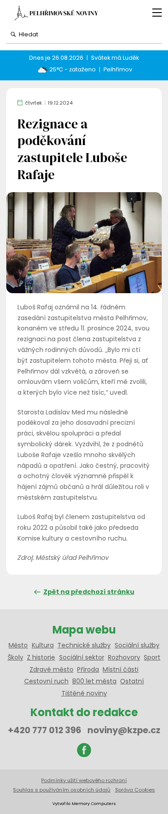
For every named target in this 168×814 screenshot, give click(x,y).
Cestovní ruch (46, 681)
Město (18, 645)
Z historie (41, 657)
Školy (15, 657)
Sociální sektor (81, 657)
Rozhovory (124, 657)
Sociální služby (137, 645)
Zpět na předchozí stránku (88, 591)
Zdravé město (51, 669)
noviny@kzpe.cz (123, 730)
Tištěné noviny (84, 693)
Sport (152, 657)
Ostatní (132, 681)
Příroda (88, 669)
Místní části (120, 669)
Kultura (43, 645)
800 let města (94, 681)
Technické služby (84, 645)
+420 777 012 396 (44, 730)
